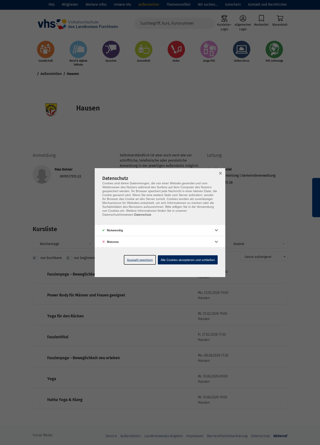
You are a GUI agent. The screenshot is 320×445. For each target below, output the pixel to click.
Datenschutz (142, 214)
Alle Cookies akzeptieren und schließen (188, 260)
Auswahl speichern (140, 260)
